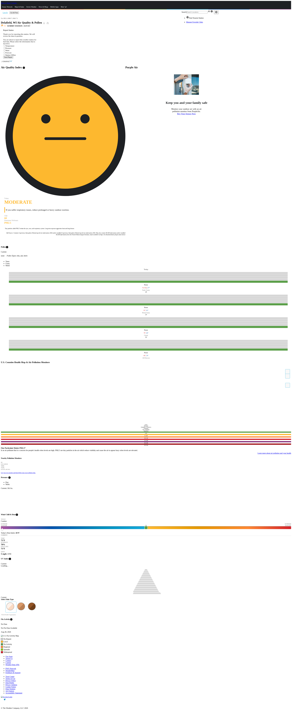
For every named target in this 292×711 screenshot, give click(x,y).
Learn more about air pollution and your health (274, 453)
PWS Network (10, 669)
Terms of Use (10, 679)
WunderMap (9, 671)
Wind (7, 50)
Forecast (8, 53)
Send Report (8, 57)
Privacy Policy (10, 681)
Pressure (8, 48)
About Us (9, 658)
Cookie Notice (10, 687)
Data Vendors (10, 689)
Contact (8, 661)
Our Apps (9, 656)
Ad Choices (9, 691)
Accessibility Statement (13, 693)
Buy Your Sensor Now (186, 114)
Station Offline (10, 55)
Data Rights (9, 683)
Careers (8, 663)
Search (184, 12)
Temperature (9, 46)
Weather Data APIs (12, 665)
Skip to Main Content (9, 3)
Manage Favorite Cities (194, 22)
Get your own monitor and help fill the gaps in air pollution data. (18, 473)
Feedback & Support (12, 673)
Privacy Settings (11, 685)
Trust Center (9, 677)
